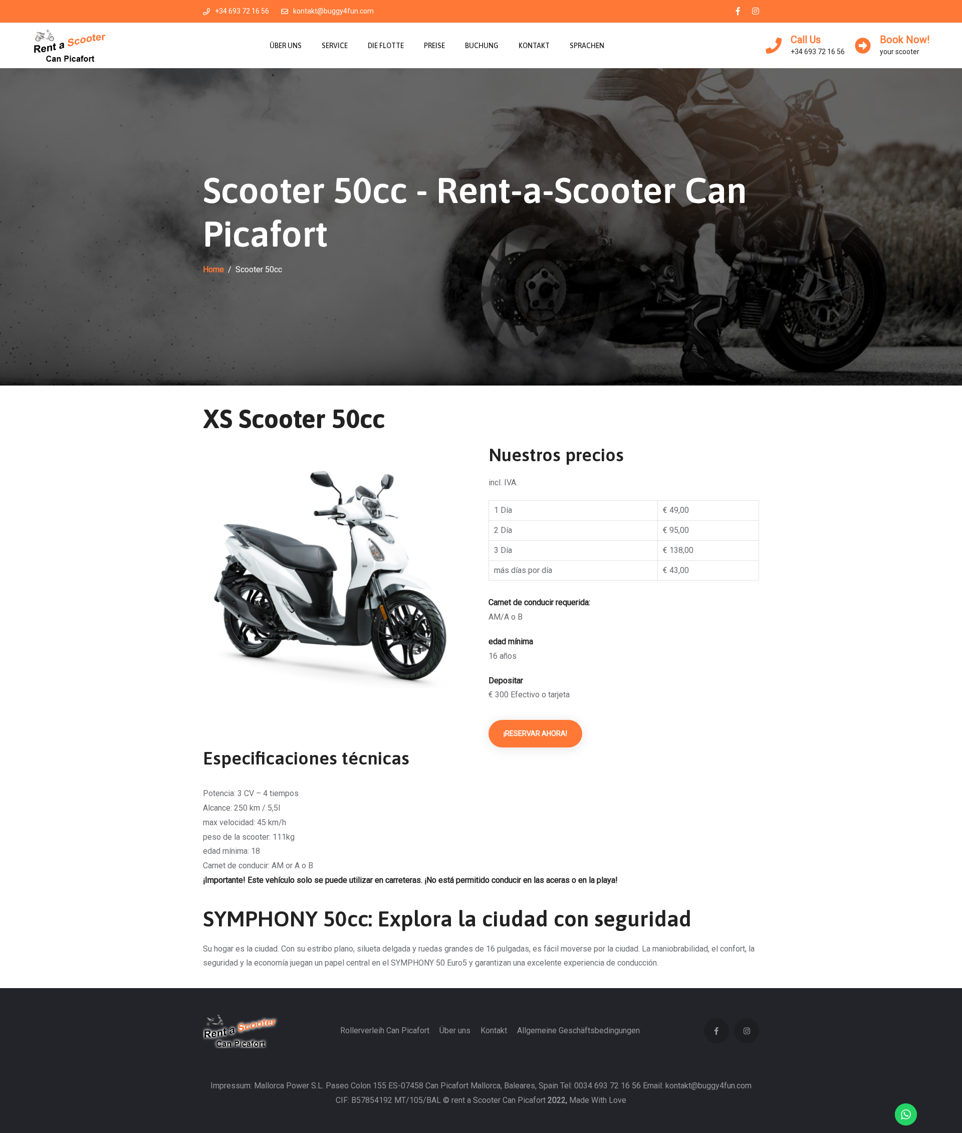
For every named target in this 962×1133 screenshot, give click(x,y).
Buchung (482, 46)
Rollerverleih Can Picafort (384, 1030)
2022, (557, 1100)
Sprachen (587, 46)
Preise (434, 46)
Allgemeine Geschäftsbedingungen (578, 1030)
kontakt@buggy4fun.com (333, 11)
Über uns (286, 46)
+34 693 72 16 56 (242, 11)
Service (335, 46)
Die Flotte (386, 46)
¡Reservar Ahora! (535, 733)
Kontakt (534, 46)
